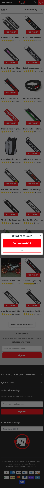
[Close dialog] (41, 235)
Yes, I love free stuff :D (22, 243)
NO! (22, 250)
